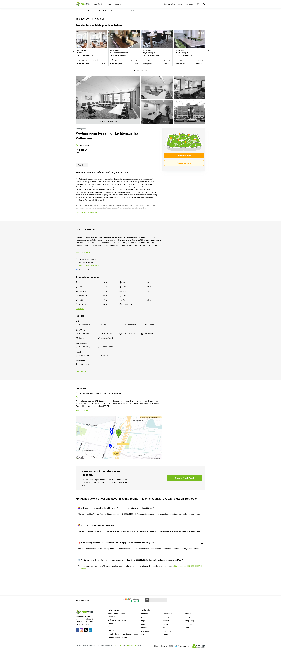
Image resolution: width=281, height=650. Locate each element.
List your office (169, 4)
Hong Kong (189, 621)
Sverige (143, 617)
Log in (191, 4)
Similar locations (184, 156)
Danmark (144, 614)
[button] (99, 33)
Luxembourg (168, 614)
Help (109, 4)
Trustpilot (79, 589)
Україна (188, 614)
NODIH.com (112, 630)
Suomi (143, 624)
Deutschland (145, 628)
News (110, 627)
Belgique (144, 635)
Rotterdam (114, 11)
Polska (187, 617)
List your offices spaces (117, 620)
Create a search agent (116, 613)
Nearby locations (184, 163)
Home (77, 11)
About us (118, 4)
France (165, 624)
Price (180, 4)
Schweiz (166, 635)
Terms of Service (131, 645)
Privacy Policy (117, 645)
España (166, 621)
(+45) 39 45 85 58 (82, 624)
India (187, 628)
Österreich (167, 631)
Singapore (189, 624)
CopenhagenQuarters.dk (117, 637)
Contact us (112, 623)
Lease (84, 11)
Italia (165, 628)
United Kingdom (169, 617)
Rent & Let (98, 4)
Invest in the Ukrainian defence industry (123, 634)
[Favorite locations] (204, 4)
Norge (142, 621)
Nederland (144, 631)
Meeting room (92, 11)
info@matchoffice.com (84, 622)
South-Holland (103, 11)
